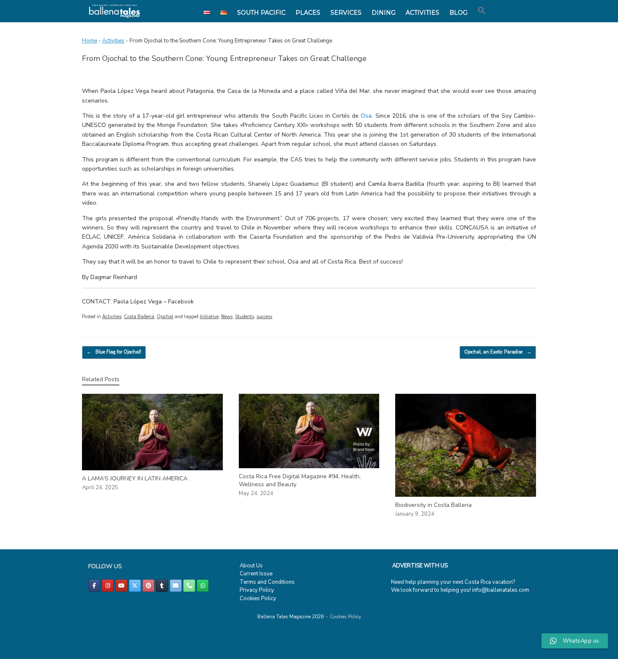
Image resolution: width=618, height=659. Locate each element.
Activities (113, 41)
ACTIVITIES (422, 12)
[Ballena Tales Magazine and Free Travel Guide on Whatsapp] (203, 586)
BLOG (458, 12)
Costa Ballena (139, 317)
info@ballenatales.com (500, 590)
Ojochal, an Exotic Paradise (497, 352)
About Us (251, 565)
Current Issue (256, 573)
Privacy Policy (257, 590)
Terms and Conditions (267, 582)
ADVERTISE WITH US (420, 565)
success (264, 317)
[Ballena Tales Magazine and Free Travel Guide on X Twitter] (135, 586)
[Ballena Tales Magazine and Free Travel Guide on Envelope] (176, 586)
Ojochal (165, 317)
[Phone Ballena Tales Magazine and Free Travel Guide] (189, 586)
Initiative (209, 317)
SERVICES (346, 12)
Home (89, 41)
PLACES (308, 12)
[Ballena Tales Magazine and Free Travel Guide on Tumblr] (162, 586)
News (226, 317)
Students (244, 317)
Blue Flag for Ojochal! (114, 352)
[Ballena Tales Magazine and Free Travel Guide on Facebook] (94, 586)
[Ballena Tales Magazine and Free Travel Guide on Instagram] (108, 586)
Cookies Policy (258, 598)
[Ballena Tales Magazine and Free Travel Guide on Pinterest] (148, 586)
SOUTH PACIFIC (261, 12)
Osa (366, 116)
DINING (384, 12)
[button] (482, 11)
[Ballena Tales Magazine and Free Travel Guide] (114, 11)
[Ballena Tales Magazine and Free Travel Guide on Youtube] (121, 586)
